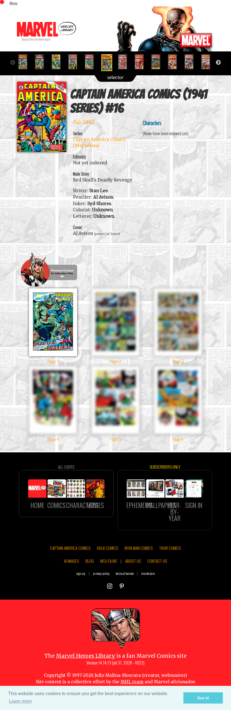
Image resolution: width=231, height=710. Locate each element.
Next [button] (218, 62)
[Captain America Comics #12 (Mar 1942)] (42, 61)
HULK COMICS (107, 548)
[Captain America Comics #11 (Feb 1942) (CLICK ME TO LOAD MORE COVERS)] (25, 61)
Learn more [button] (20, 701)
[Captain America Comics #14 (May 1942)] (75, 61)
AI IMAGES (71, 561)
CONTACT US (157, 561)
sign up (80, 573)
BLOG (89, 561)
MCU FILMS (108, 561)
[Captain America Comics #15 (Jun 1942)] (91, 61)
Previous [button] (12, 62)
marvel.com (148, 573)
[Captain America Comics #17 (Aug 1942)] (125, 61)
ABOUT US (133, 561)
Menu (13, 3)
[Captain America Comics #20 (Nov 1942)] (174, 61)
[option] (25, 61)
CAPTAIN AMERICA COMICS (70, 548)
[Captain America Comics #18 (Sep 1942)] (141, 61)
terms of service (125, 573)
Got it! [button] (203, 698)
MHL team (132, 681)
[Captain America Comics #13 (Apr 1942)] (58, 61)
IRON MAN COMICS (139, 548)
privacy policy (101, 573)
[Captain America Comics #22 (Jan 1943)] (208, 61)
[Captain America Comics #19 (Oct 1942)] (158, 61)
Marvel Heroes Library (85, 656)
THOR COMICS (170, 548)
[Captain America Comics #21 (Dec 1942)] (191, 61)
